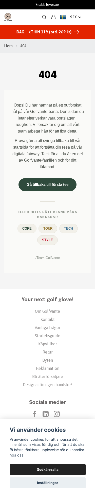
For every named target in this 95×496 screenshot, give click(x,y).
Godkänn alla (48, 469)
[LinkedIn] (46, 414)
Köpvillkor (47, 344)
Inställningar (47, 483)
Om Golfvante (47, 311)
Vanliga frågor (47, 327)
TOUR (47, 228)
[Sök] (44, 17)
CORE (27, 228)
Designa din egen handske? (47, 384)
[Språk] (63, 17)
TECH (68, 228)
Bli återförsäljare (47, 376)
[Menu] (88, 17)
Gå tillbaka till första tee (47, 184)
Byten (47, 360)
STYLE (47, 240)
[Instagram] (57, 414)
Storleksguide (47, 335)
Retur (48, 352)
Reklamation (47, 368)
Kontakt (48, 319)
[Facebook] (34, 414)
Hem (8, 46)
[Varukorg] (53, 17)
